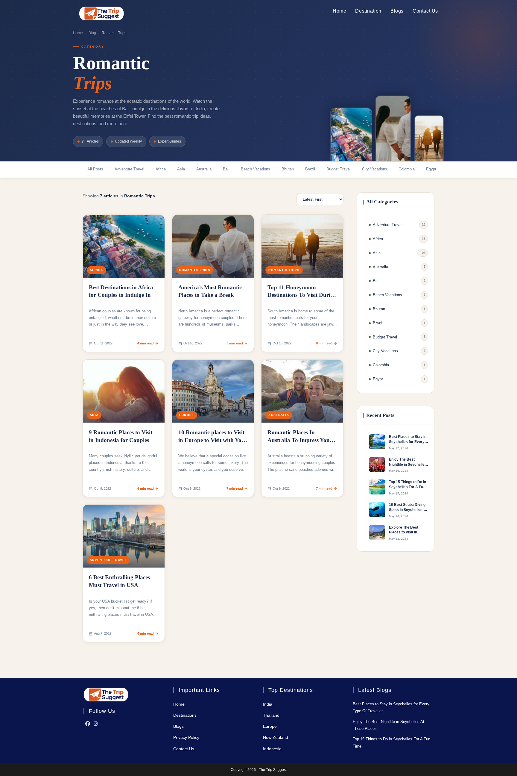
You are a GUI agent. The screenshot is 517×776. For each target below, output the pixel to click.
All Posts (95, 169)
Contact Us (183, 748)
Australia (204, 169)
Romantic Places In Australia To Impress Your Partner (299, 440)
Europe (186, 415)
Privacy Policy (186, 737)
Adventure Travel (129, 169)
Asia (181, 169)
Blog (92, 33)
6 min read (145, 488)
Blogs (178, 726)
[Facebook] (87, 724)
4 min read (145, 343)
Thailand (271, 715)
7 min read (234, 488)
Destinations (185, 715)
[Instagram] (96, 724)
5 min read (234, 343)
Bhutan (288, 169)
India (267, 704)
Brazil (310, 169)
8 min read (324, 343)
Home (78, 33)
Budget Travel (338, 169)
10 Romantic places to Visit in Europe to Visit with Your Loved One (212, 440)
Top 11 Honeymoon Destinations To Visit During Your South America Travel (302, 295)
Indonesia (272, 748)
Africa (161, 169)
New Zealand (275, 737)
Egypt (431, 169)
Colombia (407, 169)
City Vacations (374, 169)
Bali (226, 169)
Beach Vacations (255, 169)
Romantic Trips (194, 270)
